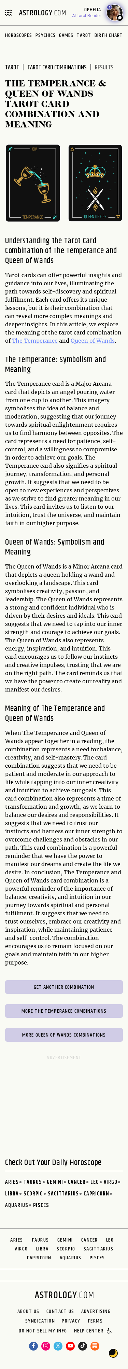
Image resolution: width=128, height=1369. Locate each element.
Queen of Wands (93, 340)
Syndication (40, 1321)
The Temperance (35, 340)
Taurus (33, 1182)
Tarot (84, 35)
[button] (110, 1331)
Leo (94, 1182)
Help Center (89, 1331)
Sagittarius (63, 1194)
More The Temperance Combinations (64, 1011)
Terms (95, 1321)
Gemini (55, 1182)
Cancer (77, 1182)
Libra (12, 1194)
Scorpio (33, 1194)
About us (28, 1312)
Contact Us (60, 1312)
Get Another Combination (64, 987)
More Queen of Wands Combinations (64, 1035)
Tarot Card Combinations (57, 67)
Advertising (96, 1312)
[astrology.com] (42, 13)
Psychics (45, 35)
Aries (12, 1182)
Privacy (71, 1321)
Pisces (41, 1205)
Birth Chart (109, 35)
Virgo (110, 1182)
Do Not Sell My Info (43, 1331)
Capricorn (96, 1194)
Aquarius (16, 1205)
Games (66, 35)
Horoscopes (18, 35)
